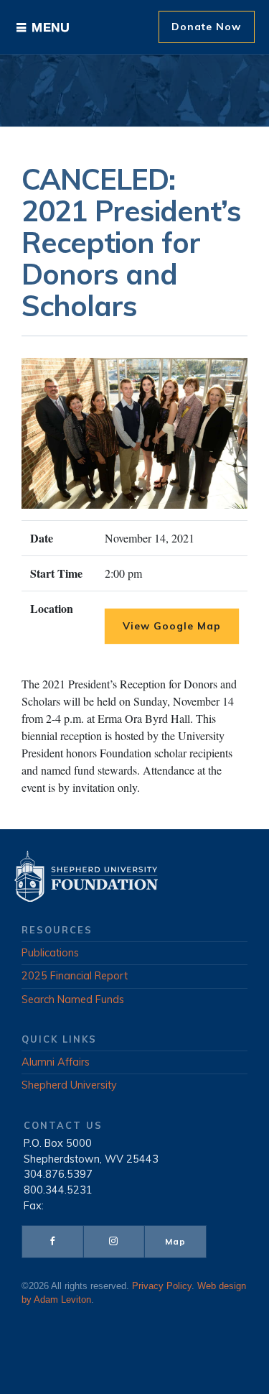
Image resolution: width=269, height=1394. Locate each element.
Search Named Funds (73, 999)
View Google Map (172, 625)
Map (175, 1241)
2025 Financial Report (75, 975)
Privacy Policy (162, 1286)
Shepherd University (69, 1085)
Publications (50, 952)
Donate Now (206, 26)
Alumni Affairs (56, 1062)
